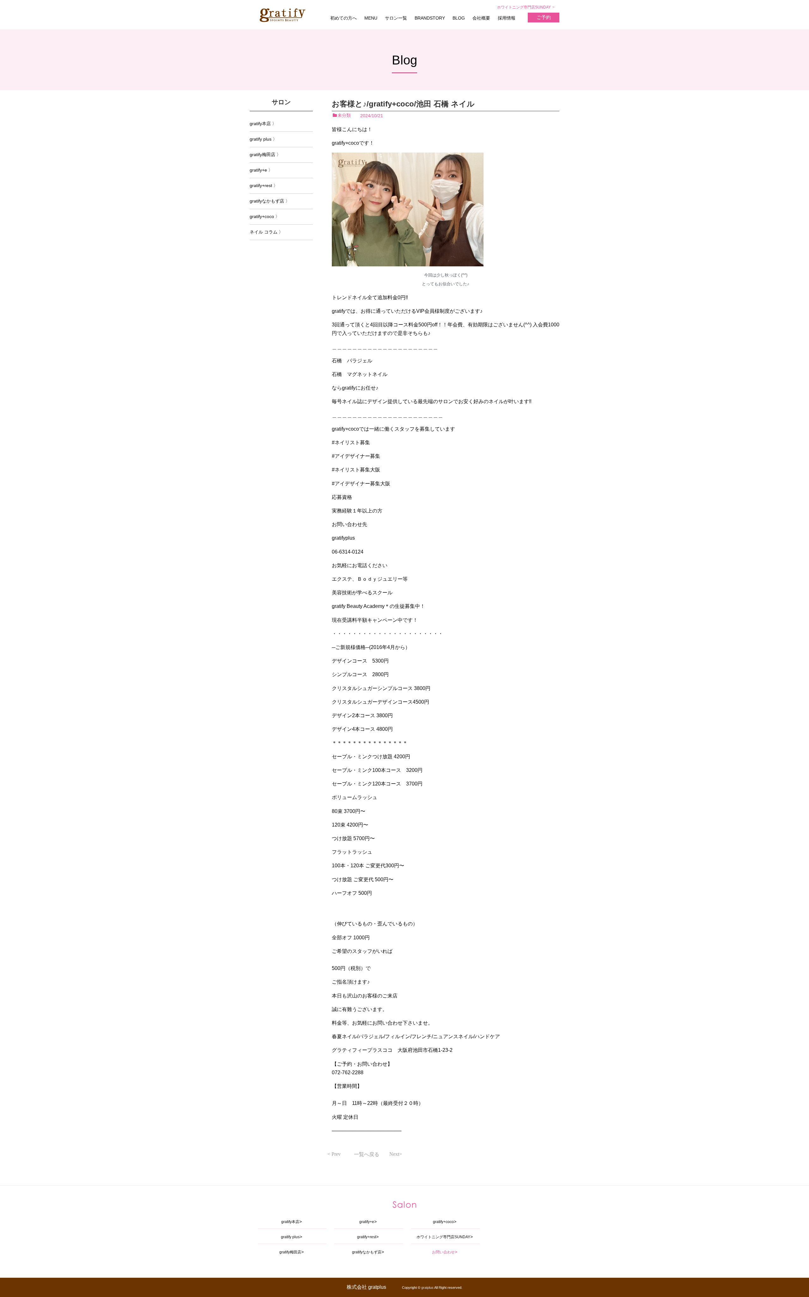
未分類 (344, 115)
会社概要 (481, 18)
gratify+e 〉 (261, 170)
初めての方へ (343, 18)
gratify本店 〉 (263, 123)
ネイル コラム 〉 (266, 231)
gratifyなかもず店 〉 (270, 200)
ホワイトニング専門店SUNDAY (524, 7)
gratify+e (366, 1222)
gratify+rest (366, 1237)
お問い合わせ (443, 1252)
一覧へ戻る (366, 1154)
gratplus (427, 1287)
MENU (370, 18)
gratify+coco (443, 1222)
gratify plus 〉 (263, 139)
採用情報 (506, 18)
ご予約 (544, 17)
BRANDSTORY (430, 18)
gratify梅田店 (290, 1252)
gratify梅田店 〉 (265, 154)
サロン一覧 (396, 18)
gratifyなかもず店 (366, 1252)
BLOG (459, 18)
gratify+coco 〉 (265, 216)
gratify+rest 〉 (264, 185)
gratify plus (290, 1237)
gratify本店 (290, 1222)
